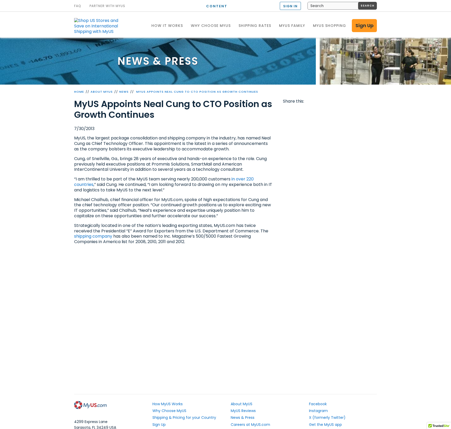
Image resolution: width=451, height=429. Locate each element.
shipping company (93, 236)
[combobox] (342, 6)
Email (318, 112)
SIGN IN (290, 6)
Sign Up (364, 25)
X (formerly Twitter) (327, 417)
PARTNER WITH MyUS (107, 6)
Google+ (328, 112)
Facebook (288, 112)
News (124, 92)
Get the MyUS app (325, 424)
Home (79, 92)
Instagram (318, 410)
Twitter (298, 112)
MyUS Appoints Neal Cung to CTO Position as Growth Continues (196, 92)
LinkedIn (338, 112)
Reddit (308, 112)
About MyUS (102, 92)
